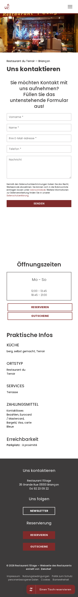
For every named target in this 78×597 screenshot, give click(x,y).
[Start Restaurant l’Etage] (8, 6)
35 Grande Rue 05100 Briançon (39, 485)
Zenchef (46, 569)
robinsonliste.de (38, 189)
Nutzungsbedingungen (36, 576)
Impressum (13, 576)
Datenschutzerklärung (18, 195)
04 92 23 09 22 (39, 488)
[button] (70, 6)
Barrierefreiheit (61, 579)
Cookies (45, 579)
